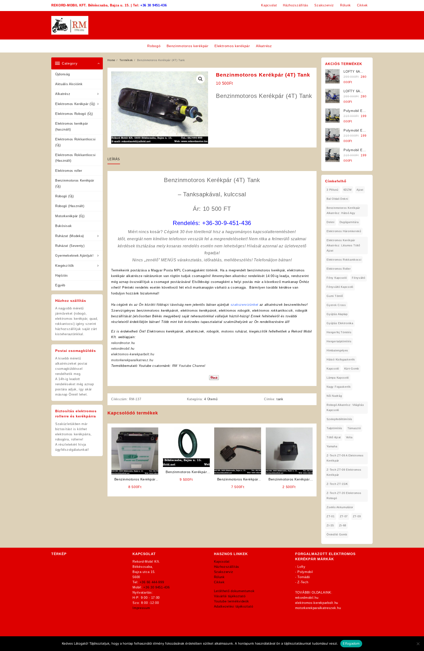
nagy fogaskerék (339, 386)
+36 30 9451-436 (153, 5)
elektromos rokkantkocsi (344, 259)
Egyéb (60, 285)
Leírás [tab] (113, 159)
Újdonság (62, 74)
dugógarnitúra (349, 222)
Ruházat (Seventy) (70, 246)
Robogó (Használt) (69, 206)
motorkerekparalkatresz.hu (132, 360)
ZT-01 (331, 516)
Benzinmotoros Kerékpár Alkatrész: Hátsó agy (343, 210)
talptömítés (334, 428)
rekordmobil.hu (122, 348)
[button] (200, 79)
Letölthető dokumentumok (234, 591)
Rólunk (219, 577)
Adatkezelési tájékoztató (233, 606)
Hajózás (61, 275)
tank (280, 399)
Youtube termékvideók (231, 601)
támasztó (354, 428)
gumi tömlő (335, 295)
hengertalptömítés (339, 341)
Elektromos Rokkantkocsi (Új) (75, 142)
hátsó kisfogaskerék (341, 359)
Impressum (141, 608)
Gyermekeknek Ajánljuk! (74, 255)
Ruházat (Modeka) (69, 236)
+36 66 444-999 (152, 582)
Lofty (301, 567)
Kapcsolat (222, 561)
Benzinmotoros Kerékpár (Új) (74, 183)
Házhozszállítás (226, 567)
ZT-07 (344, 516)
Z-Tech (302, 582)
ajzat (360, 189)
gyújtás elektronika (340, 323)
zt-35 (330, 525)
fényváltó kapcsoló (340, 286)
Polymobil (305, 572)
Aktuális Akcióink (69, 84)
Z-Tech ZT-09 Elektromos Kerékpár (344, 472)
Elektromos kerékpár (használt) (71, 126)
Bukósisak (63, 226)
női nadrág (334, 395)
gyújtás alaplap (337, 314)
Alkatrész (62, 94)
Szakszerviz (224, 572)
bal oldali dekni (337, 198)
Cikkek (219, 582)
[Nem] (417, 643)
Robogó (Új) (64, 196)
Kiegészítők (64, 265)
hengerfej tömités (339, 332)
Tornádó (303, 577)
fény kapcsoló (337, 277)
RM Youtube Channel (188, 366)
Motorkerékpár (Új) (70, 216)
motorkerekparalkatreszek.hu (318, 608)
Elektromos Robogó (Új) (74, 114)
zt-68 (342, 525)
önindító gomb (337, 534)
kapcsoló (333, 368)
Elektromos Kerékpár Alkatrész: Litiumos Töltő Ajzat (343, 245)
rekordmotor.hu (123, 343)
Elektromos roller (68, 171)
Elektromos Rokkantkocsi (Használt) (75, 157)
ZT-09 (357, 516)
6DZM (348, 189)
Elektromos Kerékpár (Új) (75, 104)
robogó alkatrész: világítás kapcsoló (345, 407)
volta (349, 437)
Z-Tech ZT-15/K (337, 483)
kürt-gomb (351, 368)
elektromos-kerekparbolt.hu (132, 354)
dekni (330, 222)
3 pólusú (332, 189)
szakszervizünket (244, 304)
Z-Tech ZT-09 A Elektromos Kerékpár (345, 458)
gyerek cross (336, 305)
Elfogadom (351, 643)
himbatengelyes (337, 350)
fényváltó (358, 277)
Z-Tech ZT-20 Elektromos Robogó (344, 496)
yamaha (332, 446)
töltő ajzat (334, 437)
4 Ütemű (210, 399)
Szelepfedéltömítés (339, 419)
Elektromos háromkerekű (344, 231)
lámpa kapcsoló (338, 377)
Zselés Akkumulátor (340, 507)
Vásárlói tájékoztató (230, 596)
